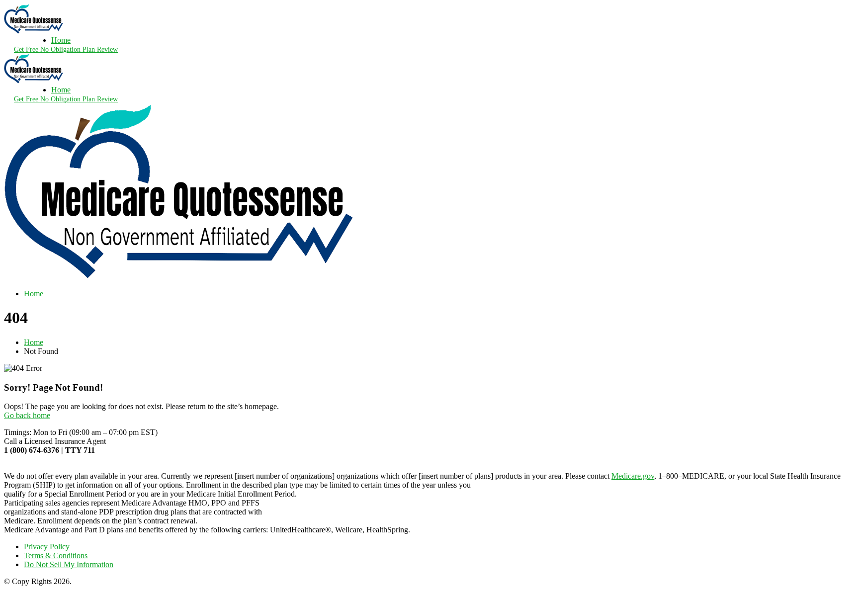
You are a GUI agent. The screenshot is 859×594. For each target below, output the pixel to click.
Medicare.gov (632, 476)
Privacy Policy (47, 546)
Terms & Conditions (55, 555)
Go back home (27, 415)
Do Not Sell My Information (68, 564)
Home (61, 40)
